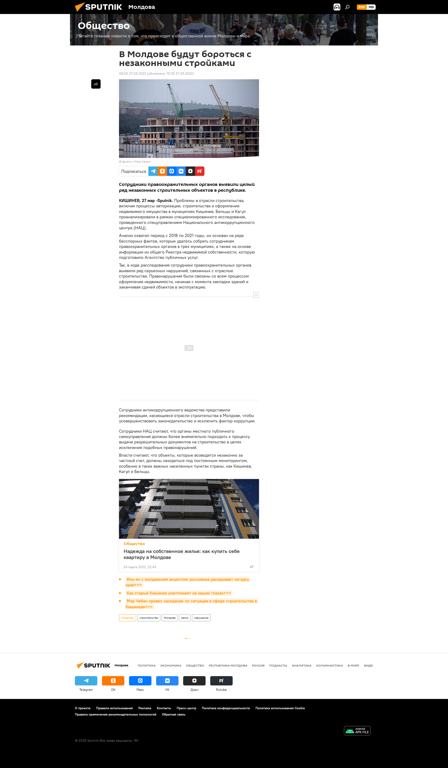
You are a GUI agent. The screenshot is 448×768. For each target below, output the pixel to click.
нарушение (201, 617)
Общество (134, 544)
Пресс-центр (186, 708)
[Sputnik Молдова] (100, 13)
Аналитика (302, 665)
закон (185, 617)
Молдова (169, 617)
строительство (149, 617)
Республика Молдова (228, 665)
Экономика (170, 665)
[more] (251, 566)
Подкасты (278, 665)
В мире (353, 665)
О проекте (83, 708)
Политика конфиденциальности (226, 708)
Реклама (144, 708)
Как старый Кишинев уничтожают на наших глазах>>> (179, 593)
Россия (258, 665)
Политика (147, 665)
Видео (369, 665)
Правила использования (114, 708)
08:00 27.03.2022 (132, 73)
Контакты (164, 708)
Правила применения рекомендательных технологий (115, 714)
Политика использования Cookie (280, 708)
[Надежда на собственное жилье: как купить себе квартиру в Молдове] (189, 509)
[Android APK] (357, 731)
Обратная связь (173, 714)
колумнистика (329, 665)
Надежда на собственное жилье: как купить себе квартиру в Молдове (182, 554)
